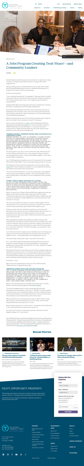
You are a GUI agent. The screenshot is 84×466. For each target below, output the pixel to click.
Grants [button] (72, 8)
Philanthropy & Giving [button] (59, 8)
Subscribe (68, 412)
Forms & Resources (55, 438)
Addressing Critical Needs (38, 441)
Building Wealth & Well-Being (37, 429)
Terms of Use (35, 458)
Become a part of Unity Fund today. (27, 325)
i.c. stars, (27, 123)
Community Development (38, 434)
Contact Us (72, 447)
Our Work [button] (46, 8)
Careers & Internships (75, 441)
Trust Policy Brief (62, 402)
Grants (53, 443)
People (71, 431)
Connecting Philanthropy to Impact (38, 444)
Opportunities (54, 446)
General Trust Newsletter (64, 398)
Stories (80, 7)
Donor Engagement (55, 433)
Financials (71, 433)
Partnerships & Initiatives (12, 353)
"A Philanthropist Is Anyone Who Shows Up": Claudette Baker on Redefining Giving (40, 357)
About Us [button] (37, 8)
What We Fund (54, 448)
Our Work (35, 426)
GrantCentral (67, 4)
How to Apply (54, 451)
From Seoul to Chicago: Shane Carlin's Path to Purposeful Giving (69, 356)
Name (60, 382)
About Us (72, 426)
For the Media (73, 453)
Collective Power (36, 437)
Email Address (63, 389)
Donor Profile (36, 353)
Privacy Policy (52, 458)
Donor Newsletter (63, 400)
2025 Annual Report (74, 435)
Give (58, 4)
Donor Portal (78, 4)
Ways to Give (54, 431)
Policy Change (35, 439)
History (71, 428)
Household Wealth (36, 432)
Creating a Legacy (55, 435)
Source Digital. (36, 285)
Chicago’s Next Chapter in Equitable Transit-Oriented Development (14, 356)
